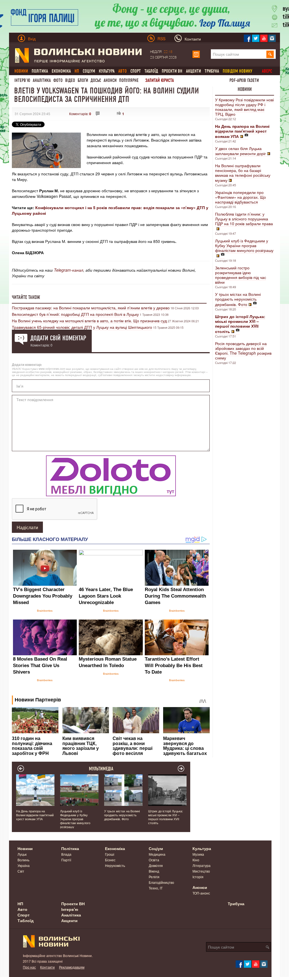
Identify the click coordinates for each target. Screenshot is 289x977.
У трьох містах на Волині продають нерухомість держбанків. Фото (238, 299)
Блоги (83, 80)
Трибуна (212, 71)
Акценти (193, 71)
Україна (23, 865)
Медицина (157, 854)
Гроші (109, 854)
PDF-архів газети (244, 80)
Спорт (135, 71)
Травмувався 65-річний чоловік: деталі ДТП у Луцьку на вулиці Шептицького (82, 327)
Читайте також (26, 297)
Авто (22, 909)
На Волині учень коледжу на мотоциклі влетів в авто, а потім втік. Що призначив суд (89, 320)
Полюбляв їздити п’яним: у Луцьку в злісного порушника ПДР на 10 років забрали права (244, 218)
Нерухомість (115, 865)
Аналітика (42, 80)
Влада (66, 854)
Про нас (29, 967)
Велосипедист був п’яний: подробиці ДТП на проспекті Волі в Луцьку (75, 314)
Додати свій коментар (58, 338)
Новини (245, 89)
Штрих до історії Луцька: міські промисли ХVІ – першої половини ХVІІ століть (165, 817)
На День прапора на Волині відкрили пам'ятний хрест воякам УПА (35, 815)
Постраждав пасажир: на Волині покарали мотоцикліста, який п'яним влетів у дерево (91, 307)
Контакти (47, 967)
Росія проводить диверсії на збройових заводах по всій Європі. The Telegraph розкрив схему (243, 351)
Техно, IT (156, 888)
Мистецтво (201, 871)
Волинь (23, 859)
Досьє (96, 80)
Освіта (154, 859)
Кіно (195, 859)
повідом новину (237, 71)
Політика (40, 71)
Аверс (267, 71)
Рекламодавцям (71, 967)
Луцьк (22, 854)
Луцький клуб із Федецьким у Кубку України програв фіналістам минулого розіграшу (244, 245)
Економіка (61, 71)
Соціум (89, 71)
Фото (58, 80)
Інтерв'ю (22, 80)
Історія (197, 876)
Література (201, 865)
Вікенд (154, 871)
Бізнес (110, 859)
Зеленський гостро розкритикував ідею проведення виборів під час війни (240, 275)
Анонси (110, 80)
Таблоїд (151, 71)
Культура (107, 71)
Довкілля (156, 865)
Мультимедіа (101, 769)
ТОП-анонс (201, 893)
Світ (20, 871)
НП (20, 903)
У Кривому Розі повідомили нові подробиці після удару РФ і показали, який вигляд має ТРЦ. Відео (244, 107)
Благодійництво (161, 882)
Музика (198, 854)
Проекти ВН (172, 71)
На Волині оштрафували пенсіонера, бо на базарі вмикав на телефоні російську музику (242, 173)
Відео (70, 80)
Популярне (129, 80)
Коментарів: (80, 113)
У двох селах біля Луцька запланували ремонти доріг (240, 151)
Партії (66, 859)
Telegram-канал (68, 270)
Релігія (154, 876)
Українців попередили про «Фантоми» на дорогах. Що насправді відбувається (240, 197)
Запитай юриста (159, 80)
